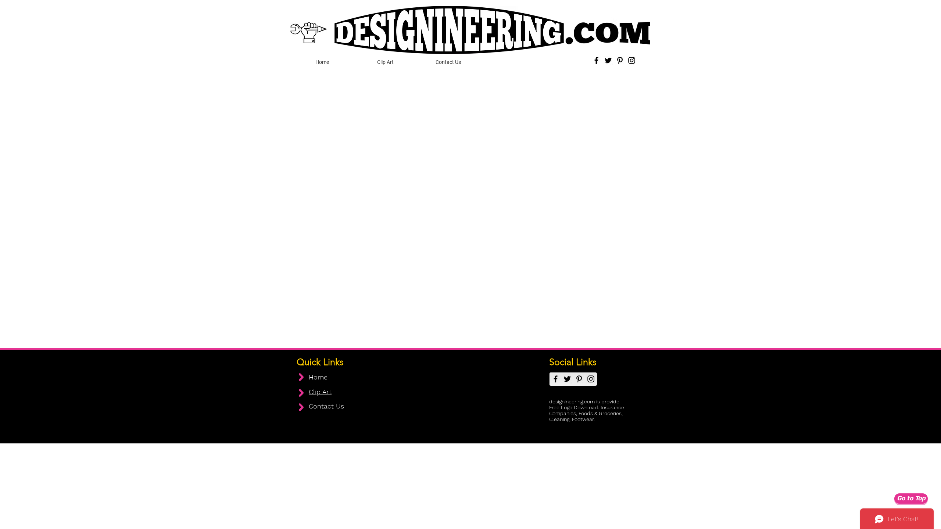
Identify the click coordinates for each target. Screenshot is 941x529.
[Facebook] (596, 60)
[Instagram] (631, 60)
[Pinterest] (620, 60)
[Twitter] (608, 60)
